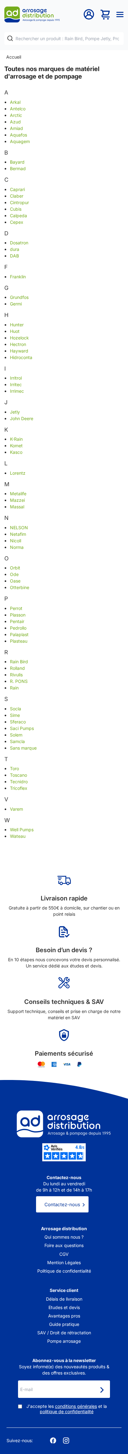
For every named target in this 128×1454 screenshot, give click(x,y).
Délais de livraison (64, 1299)
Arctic (16, 115)
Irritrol (16, 378)
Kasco (16, 452)
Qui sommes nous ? (64, 1237)
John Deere (21, 418)
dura (14, 249)
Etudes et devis (64, 1307)
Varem (16, 809)
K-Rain (16, 439)
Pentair (17, 621)
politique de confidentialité (67, 1411)
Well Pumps (22, 829)
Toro (14, 768)
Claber (16, 196)
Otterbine (19, 587)
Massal (17, 506)
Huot (15, 331)
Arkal (15, 102)
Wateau (17, 836)
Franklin (18, 276)
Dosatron (19, 242)
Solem (16, 734)
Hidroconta (21, 357)
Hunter (17, 324)
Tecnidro (19, 781)
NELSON (19, 527)
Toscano (18, 775)
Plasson (17, 614)
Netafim (18, 534)
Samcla (17, 741)
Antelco (17, 108)
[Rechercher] (10, 38)
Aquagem (20, 141)
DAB (14, 255)
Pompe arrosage (64, 1341)
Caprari (17, 189)
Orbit (15, 567)
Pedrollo (18, 628)
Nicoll (15, 540)
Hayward (19, 350)
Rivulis (16, 674)
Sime (15, 715)
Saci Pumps (22, 728)
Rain (14, 687)
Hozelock (19, 337)
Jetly (15, 412)
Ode (14, 574)
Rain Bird (19, 661)
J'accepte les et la (66, 1409)
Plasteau (18, 641)
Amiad (16, 128)
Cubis (15, 209)
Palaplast (19, 634)
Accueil (13, 57)
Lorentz (17, 473)
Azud (15, 121)
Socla (15, 708)
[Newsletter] (101, 1389)
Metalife (18, 493)
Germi (16, 303)
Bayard (17, 162)
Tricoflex (18, 788)
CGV (64, 1254)
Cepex (16, 222)
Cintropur (19, 202)
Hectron (18, 344)
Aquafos (18, 134)
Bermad (18, 168)
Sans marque (23, 748)
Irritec (16, 384)
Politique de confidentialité (64, 1271)
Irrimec (17, 391)
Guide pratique (64, 1324)
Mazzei (17, 500)
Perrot (16, 608)
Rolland (17, 668)
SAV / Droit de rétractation (64, 1332)
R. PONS (19, 681)
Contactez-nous (62, 1204)
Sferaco (18, 721)
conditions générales (76, 1406)
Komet (16, 445)
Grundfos (19, 297)
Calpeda (18, 215)
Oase (15, 580)
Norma (17, 547)
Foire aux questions (64, 1245)
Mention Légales (64, 1262)
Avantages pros (64, 1315)
